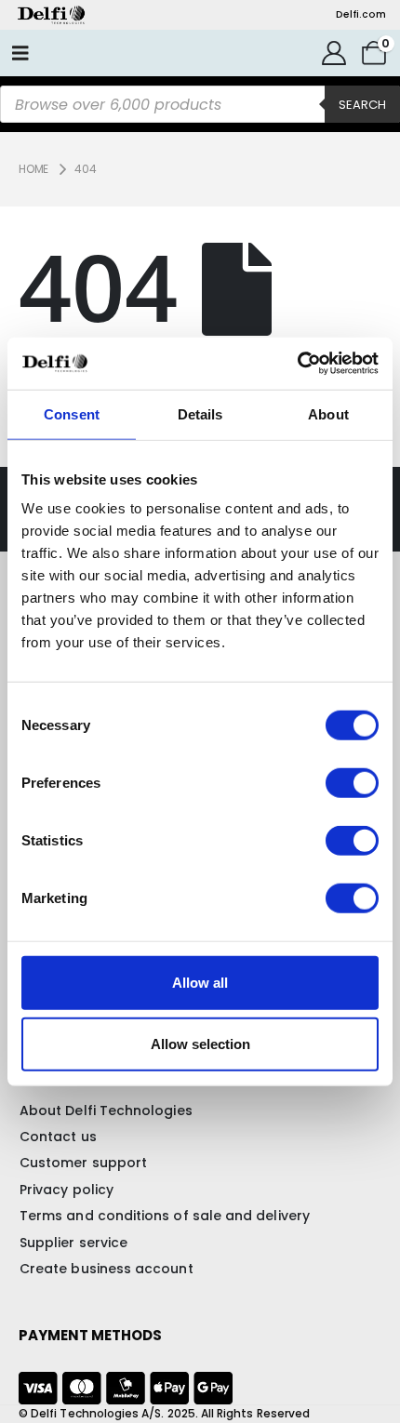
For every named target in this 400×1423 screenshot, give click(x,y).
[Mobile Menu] (20, 53)
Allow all (200, 983)
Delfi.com (361, 14)
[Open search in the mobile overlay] (200, 104)
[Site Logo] (51, 15)
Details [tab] (200, 413)
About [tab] (328, 413)
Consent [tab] (72, 413)
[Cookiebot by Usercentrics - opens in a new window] (297, 364)
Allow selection (200, 1043)
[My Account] (333, 53)
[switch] (352, 783)
